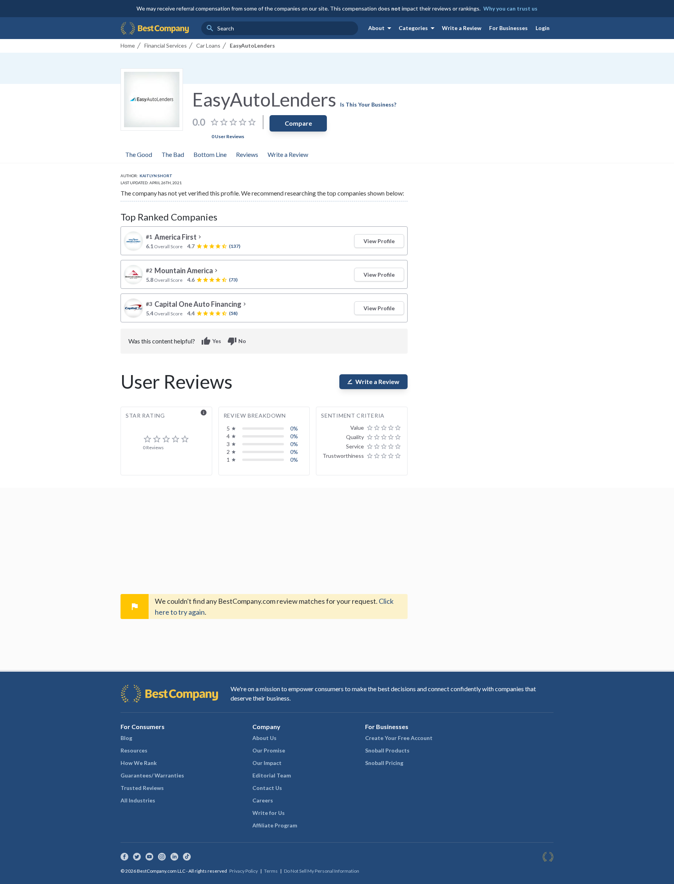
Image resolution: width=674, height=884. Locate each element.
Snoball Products (387, 750)
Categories (418, 28)
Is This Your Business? (368, 104)
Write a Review (461, 28)
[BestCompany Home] (155, 28)
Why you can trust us (510, 8)
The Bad (172, 154)
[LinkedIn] (174, 857)
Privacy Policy (243, 871)
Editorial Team (271, 775)
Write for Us (268, 812)
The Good (138, 154)
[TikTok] (187, 857)
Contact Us (267, 787)
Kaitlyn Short (156, 176)
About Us (264, 738)
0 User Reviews (227, 136)
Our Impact (267, 762)
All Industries (138, 800)
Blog (126, 738)
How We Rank (139, 762)
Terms (271, 871)
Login (543, 28)
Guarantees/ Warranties (152, 775)
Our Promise (268, 750)
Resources (134, 750)
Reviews (247, 154)
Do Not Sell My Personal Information (321, 871)
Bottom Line (210, 154)
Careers (262, 800)
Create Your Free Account (399, 738)
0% (294, 428)
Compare (298, 123)
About (381, 28)
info (203, 412)
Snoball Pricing (384, 762)
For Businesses (508, 28)
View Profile (379, 241)
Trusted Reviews (142, 787)
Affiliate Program (274, 825)
